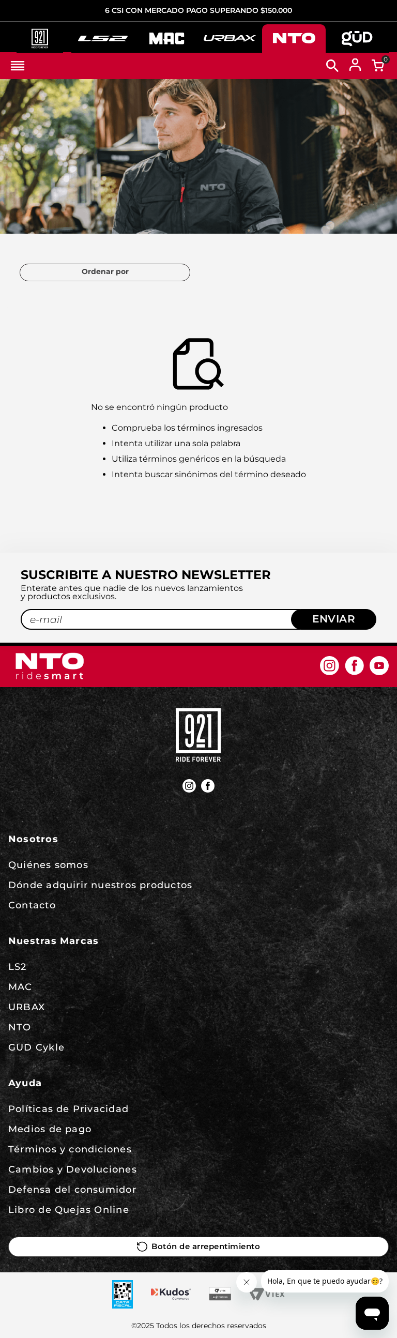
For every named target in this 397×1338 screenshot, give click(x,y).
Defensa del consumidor (72, 1189)
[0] (378, 65)
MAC (20, 987)
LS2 (17, 966)
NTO (20, 1027)
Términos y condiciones (70, 1149)
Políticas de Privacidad (68, 1109)
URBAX (26, 1007)
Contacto (32, 905)
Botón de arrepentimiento (205, 1246)
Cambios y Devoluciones (72, 1169)
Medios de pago (49, 1129)
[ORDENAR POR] (105, 272)
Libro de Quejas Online (68, 1209)
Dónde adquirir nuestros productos (100, 885)
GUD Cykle (36, 1047)
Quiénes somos (48, 865)
